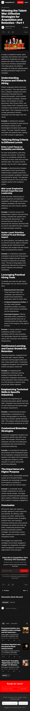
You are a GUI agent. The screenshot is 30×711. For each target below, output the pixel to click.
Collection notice (15, 699)
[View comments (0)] (8, 32)
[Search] (27, 623)
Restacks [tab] (12, 602)
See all (5, 675)
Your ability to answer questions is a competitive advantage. (10, 651)
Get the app (23, 703)
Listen (26, 27)
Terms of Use (23, 574)
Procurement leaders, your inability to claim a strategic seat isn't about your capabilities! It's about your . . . (11, 630)
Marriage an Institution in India (10, 667)
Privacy (20, 697)
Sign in (26, 2)
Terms (24, 697)
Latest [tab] (7, 623)
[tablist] (8, 602)
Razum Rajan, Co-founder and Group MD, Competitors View (9, 635)
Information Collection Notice (18, 576)
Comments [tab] (5, 602)
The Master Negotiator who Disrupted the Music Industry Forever (10, 646)
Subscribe (20, 2)
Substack (6, 707)
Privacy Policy (15, 578)
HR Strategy (5, 7)
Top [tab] (3, 623)
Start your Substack (10, 703)
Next (24, 590)
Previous (6, 590)
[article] (15, 634)
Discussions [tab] (14, 623)
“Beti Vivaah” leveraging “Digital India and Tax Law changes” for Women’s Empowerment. (10, 663)
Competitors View (10, 26)
